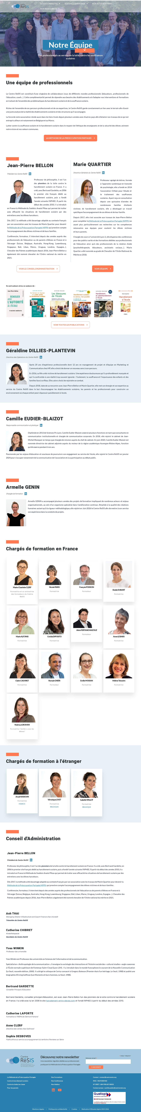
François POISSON (86, 587)
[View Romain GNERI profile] (54, 677)
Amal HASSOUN (22, 796)
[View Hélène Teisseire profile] (119, 677)
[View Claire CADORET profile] (22, 677)
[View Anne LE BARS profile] (119, 633)
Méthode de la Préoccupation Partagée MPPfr (28, 227)
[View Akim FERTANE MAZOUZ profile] (86, 627)
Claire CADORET (22, 680)
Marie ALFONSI (22, 636)
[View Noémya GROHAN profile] (22, 722)
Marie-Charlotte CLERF (22, 587)
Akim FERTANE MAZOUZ (86, 630)
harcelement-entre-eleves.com (60, 1001)
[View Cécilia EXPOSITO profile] (54, 633)
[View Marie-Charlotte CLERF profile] (22, 584)
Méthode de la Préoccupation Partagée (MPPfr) (109, 221)
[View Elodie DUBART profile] (119, 587)
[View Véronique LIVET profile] (54, 796)
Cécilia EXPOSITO (54, 636)
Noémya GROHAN (22, 724)
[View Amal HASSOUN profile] (22, 794)
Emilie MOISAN (86, 680)
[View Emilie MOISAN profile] (86, 677)
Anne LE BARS (118, 636)
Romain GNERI (54, 680)
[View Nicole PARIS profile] (54, 584)
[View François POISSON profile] (86, 584)
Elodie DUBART (119, 590)
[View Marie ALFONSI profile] (22, 633)
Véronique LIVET (54, 799)
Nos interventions (102, 3)
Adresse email (91, 1058)
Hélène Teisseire (118, 680)
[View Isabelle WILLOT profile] (86, 797)
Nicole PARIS (54, 587)
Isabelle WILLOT (86, 800)
